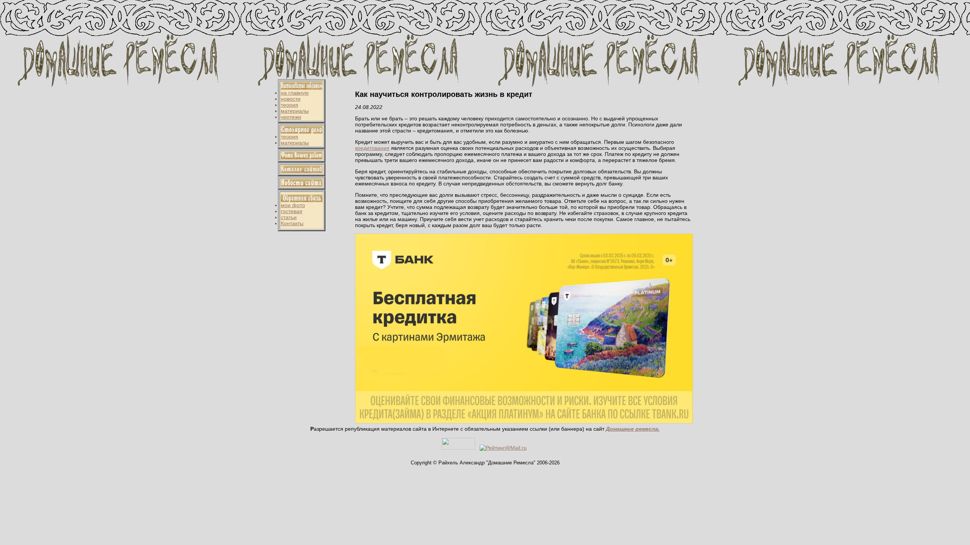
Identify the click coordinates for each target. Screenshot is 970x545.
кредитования (372, 148)
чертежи (291, 117)
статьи (289, 217)
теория (289, 105)
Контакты (292, 223)
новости (290, 99)
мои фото (293, 205)
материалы (295, 111)
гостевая (291, 211)
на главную (295, 93)
